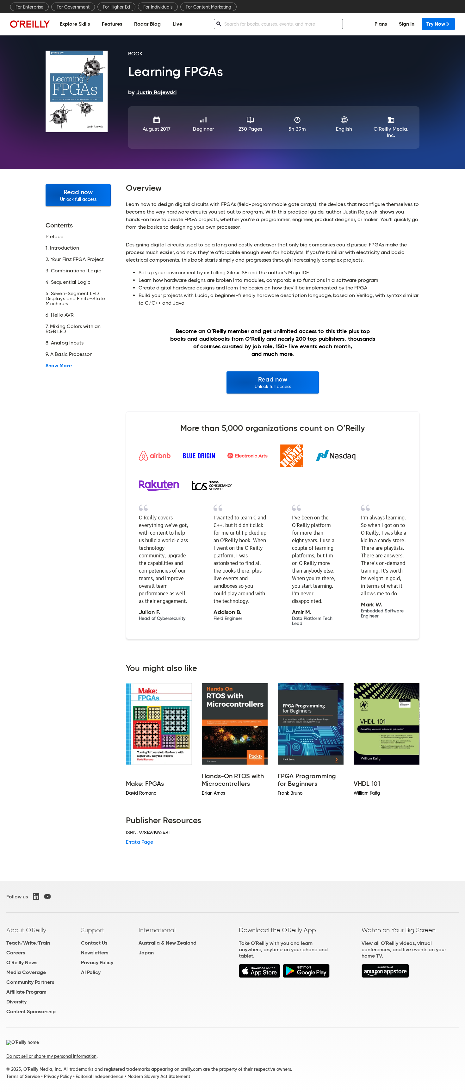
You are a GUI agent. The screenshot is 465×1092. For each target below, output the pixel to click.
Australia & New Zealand (167, 943)
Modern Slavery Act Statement (158, 1076)
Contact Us (94, 943)
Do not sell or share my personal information (51, 1056)
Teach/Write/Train (28, 943)
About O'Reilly (26, 930)
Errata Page (139, 842)
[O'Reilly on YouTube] (47, 896)
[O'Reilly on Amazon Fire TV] (385, 976)
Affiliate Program (26, 992)
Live (177, 24)
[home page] (30, 24)
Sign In (406, 24)
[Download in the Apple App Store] (259, 976)
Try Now (435, 24)
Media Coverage (26, 972)
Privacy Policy (97, 962)
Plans (381, 24)
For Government (73, 7)
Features (112, 24)
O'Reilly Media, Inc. (391, 132)
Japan (146, 952)
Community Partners (30, 982)
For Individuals (157, 7)
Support (92, 930)
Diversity (16, 1001)
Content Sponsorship (31, 1011)
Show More (59, 365)
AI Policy (91, 972)
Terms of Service (23, 1076)
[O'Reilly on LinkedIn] (36, 896)
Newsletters (94, 952)
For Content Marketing (208, 7)
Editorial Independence (99, 1076)
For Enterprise (29, 7)
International (157, 930)
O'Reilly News (21, 962)
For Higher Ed (116, 7)
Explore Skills (75, 24)
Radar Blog (147, 24)
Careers (15, 952)
